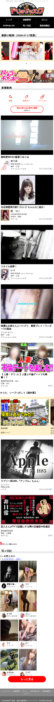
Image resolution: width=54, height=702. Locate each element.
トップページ (5, 691)
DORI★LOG (9, 25)
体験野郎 (27, 20)
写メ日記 (27, 25)
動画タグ (26, 101)
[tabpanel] (27, 51)
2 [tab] (30, 63)
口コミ (45, 20)
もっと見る (27, 679)
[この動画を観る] (27, 135)
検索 (10, 101)
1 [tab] (26, 63)
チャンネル (42, 101)
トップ (9, 20)
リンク (25, 693)
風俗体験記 (45, 25)
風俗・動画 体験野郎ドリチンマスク (25, 700)
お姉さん (27, 109)
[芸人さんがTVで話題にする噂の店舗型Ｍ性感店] (27, 509)
